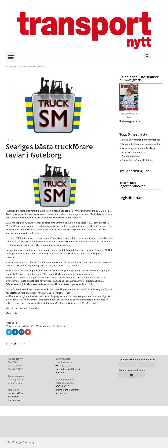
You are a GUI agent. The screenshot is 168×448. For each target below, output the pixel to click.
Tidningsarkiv (129, 121)
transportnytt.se (16, 400)
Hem (8, 66)
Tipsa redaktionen (135, 370)
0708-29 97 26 (63, 365)
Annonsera (149, 359)
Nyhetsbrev (124, 359)
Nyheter (11, 140)
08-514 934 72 (63, 386)
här (36, 308)
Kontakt (122, 370)
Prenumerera (137, 359)
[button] (11, 57)
